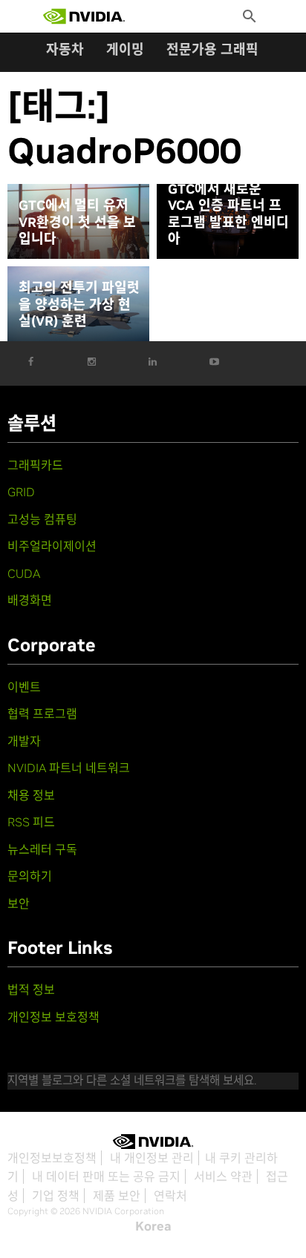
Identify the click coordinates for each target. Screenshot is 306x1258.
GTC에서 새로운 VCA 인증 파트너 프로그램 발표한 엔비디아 (228, 214)
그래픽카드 (35, 465)
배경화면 (29, 600)
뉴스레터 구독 (42, 849)
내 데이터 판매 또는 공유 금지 (106, 1176)
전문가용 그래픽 (212, 49)
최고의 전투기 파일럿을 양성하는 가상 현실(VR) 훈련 (79, 304)
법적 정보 (31, 989)
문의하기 (29, 876)
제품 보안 (116, 1195)
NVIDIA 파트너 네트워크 (68, 767)
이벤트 (24, 686)
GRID (21, 491)
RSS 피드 (31, 821)
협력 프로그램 (42, 713)
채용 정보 (31, 795)
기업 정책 (55, 1195)
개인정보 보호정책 (53, 1017)
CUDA (23, 573)
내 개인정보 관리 (152, 1157)
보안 (18, 903)
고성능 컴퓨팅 (42, 519)
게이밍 (125, 49)
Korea (153, 1226)
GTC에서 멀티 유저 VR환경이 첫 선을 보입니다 (77, 222)
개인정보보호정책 (52, 1157)
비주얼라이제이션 (52, 546)
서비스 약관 (223, 1176)
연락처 (170, 1195)
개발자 (24, 741)
